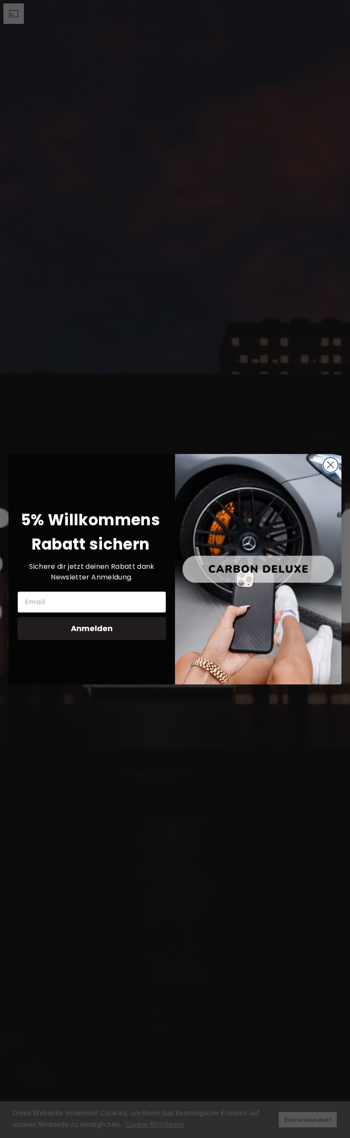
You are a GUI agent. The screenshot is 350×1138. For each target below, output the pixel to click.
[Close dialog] (330, 464)
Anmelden (92, 628)
